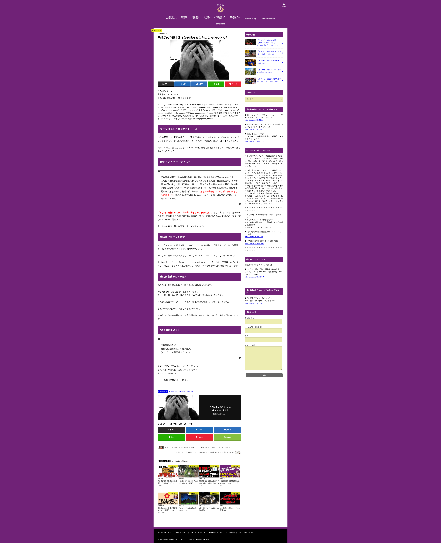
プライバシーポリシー (198, 532)
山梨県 (183, 391)
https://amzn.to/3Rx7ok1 (254, 129)
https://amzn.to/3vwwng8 (254, 244)
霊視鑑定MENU (184, 18)
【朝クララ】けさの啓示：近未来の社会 (269, 71)
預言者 (191, 391)
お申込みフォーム (181, 532)
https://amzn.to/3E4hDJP (254, 277)
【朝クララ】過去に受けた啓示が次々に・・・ (269, 80)
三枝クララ (174, 391)
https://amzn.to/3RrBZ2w (254, 120)
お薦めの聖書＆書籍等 (268, 19)
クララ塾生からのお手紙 (219, 18)
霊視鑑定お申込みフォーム (235, 18)
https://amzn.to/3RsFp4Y (254, 303)
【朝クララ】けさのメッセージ (269, 62)
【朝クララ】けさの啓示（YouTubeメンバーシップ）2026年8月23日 (268, 42)
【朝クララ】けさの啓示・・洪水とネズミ (269, 52)
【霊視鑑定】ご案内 (164, 532)
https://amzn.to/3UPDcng (254, 141)
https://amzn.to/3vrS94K (254, 237)
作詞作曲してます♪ (251, 19)
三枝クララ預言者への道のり (171, 18)
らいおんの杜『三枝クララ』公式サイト (182, 539)
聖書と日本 (163, 391)
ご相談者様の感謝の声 (195, 18)
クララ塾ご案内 (207, 18)
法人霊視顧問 (220, 24)
